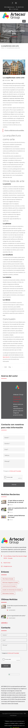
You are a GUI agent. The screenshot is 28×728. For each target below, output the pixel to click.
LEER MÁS (4, 622)
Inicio (2, 48)
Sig (10, 367)
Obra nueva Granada (7, 578)
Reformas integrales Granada (10, 582)
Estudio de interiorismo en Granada (11, 589)
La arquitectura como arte (13, 78)
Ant (5, 367)
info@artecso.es (10, 7)
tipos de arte (6, 357)
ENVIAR (14, 484)
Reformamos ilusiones (8, 593)
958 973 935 (21, 7)
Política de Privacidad (15, 471)
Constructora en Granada (9, 586)
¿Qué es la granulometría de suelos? (16, 615)
